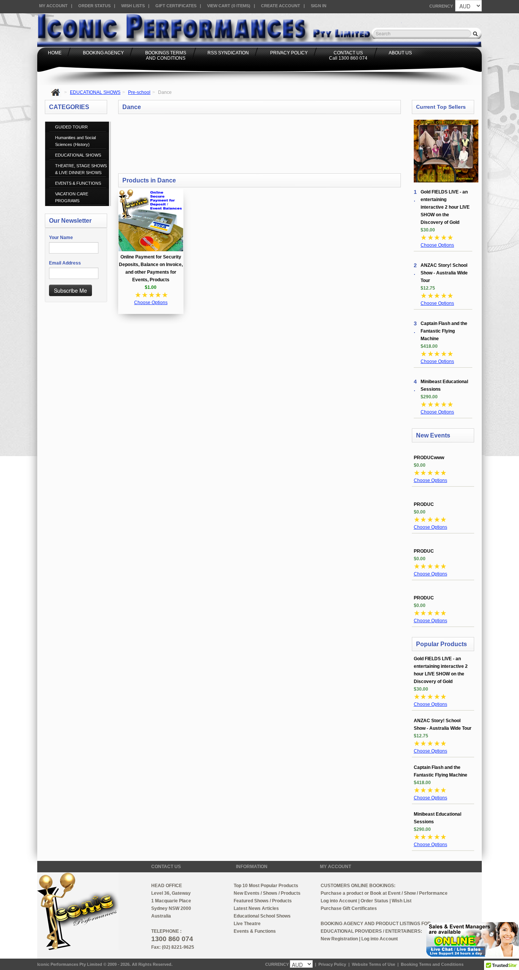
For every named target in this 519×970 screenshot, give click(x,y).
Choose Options (151, 302)
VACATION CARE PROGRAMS (71, 197)
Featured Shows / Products (263, 900)
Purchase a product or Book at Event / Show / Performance (384, 893)
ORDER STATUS (94, 5)
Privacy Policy (332, 964)
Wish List (401, 900)
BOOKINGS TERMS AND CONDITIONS (165, 55)
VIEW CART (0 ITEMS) (228, 5)
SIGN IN (318, 5)
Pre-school (139, 92)
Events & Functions (255, 931)
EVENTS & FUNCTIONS (78, 183)
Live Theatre (247, 923)
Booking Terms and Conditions (432, 964)
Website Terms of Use (373, 964)
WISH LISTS (133, 5)
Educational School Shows (262, 916)
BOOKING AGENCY (103, 52)
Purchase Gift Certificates (349, 908)
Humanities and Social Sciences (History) (75, 141)
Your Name (61, 237)
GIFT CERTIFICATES (175, 5)
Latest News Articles (256, 908)
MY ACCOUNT (53, 5)
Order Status (374, 900)
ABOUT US (400, 52)
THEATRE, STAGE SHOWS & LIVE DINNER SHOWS (81, 169)
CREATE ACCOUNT (280, 5)
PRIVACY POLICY (289, 52)
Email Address (65, 263)
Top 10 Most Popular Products (266, 885)
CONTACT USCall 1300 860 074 (348, 55)
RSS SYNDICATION (228, 52)
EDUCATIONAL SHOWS (95, 92)
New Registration (339, 938)
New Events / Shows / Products (267, 893)
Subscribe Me (70, 290)
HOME (55, 52)
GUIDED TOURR (71, 127)
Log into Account (339, 900)
